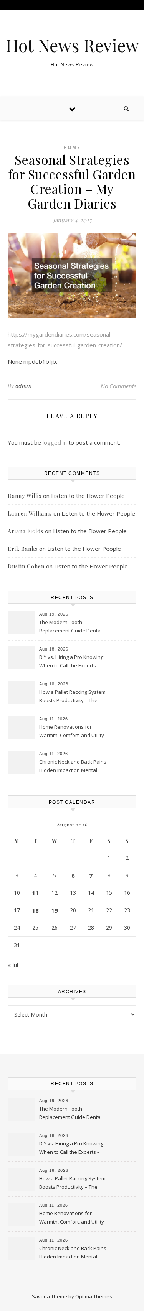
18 (35, 910)
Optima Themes (93, 1296)
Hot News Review (72, 45)
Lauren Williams (30, 513)
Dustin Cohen (26, 566)
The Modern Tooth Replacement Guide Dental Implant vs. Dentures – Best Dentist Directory (71, 627)
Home (72, 147)
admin (23, 385)
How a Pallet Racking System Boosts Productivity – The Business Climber (72, 696)
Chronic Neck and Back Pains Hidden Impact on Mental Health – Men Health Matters (72, 766)
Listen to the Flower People (88, 495)
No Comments (118, 386)
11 (35, 893)
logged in (55, 442)
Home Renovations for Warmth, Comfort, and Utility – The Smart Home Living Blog (73, 731)
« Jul (13, 965)
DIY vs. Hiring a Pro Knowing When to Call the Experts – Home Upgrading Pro (71, 662)
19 (54, 910)
